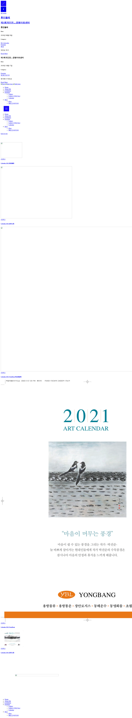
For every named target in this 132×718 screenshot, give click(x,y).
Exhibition (8, 117)
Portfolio (7, 119)
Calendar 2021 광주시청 (7, 652)
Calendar (11, 125)
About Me (8, 116)
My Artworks (5, 43)
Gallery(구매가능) (14, 123)
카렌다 (3, 159)
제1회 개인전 (5, 75)
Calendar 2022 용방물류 (7, 163)
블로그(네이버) (14, 130)
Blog (6, 126)
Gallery (11, 121)
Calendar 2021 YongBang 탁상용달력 (11, 376)
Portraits (3, 45)
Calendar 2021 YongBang (8, 627)
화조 (2, 46)
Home (6, 114)
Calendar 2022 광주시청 (7, 223)
